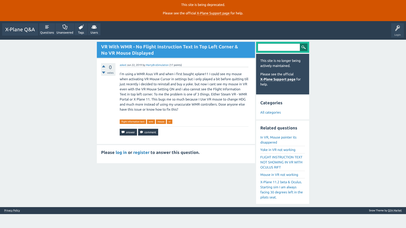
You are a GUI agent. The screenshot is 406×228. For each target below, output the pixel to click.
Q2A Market (395, 210)
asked (123, 65)
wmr (151, 121)
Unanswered (64, 32)
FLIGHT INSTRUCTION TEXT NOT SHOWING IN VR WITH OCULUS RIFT (281, 162)
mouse (161, 121)
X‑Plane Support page (213, 13)
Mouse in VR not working (279, 174)
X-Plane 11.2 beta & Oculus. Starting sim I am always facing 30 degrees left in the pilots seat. (281, 189)
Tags (81, 32)
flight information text (132, 121)
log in (121, 152)
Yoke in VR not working (277, 150)
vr (170, 121)
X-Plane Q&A (20, 29)
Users (94, 32)
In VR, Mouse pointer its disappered (278, 139)
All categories (270, 112)
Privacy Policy (12, 210)
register (141, 152)
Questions (47, 32)
